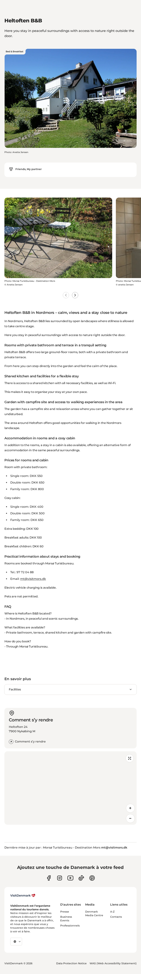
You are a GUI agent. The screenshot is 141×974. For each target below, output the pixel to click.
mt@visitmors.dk (33, 579)
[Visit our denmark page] (49, 878)
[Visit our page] (59, 878)
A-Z (112, 911)
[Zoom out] (130, 818)
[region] (70, 788)
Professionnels (70, 925)
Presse (64, 911)
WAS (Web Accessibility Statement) (113, 963)
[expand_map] (130, 758)
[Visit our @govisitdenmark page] (81, 878)
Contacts (116, 916)
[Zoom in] (130, 808)
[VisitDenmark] (22, 895)
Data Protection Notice (71, 963)
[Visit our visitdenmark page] (70, 878)
